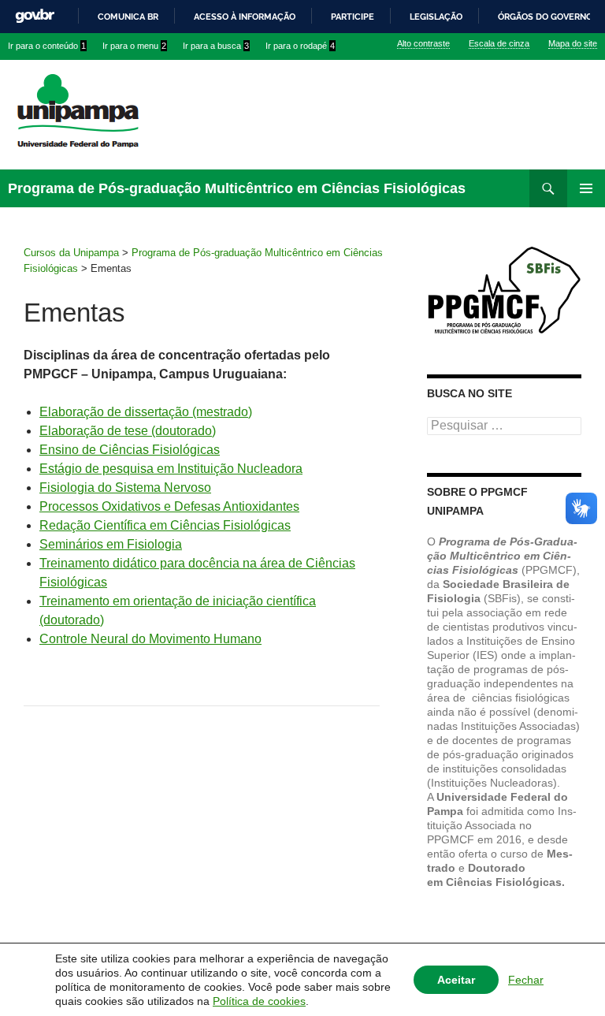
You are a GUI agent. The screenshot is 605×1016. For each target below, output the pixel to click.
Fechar (526, 979)
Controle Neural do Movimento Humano (150, 639)
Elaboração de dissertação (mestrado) (145, 412)
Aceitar (456, 979)
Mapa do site (572, 43)
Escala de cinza (499, 43)
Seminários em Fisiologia (110, 544)
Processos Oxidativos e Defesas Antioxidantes (169, 506)
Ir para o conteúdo (47, 45)
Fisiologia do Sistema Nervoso (125, 487)
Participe (352, 16)
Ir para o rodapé (300, 45)
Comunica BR (128, 16)
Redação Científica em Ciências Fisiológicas (165, 525)
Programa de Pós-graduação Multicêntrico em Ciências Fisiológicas (237, 188)
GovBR (34, 16)
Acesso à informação (244, 16)
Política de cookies (259, 1001)
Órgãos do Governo (545, 16)
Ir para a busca (216, 45)
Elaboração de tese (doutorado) (127, 430)
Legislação (436, 16)
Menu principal (586, 188)
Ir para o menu (134, 45)
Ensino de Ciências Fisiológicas (129, 449)
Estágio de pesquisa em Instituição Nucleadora (170, 468)
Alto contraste (423, 43)
